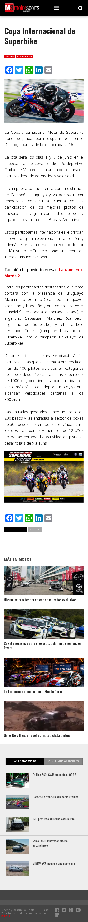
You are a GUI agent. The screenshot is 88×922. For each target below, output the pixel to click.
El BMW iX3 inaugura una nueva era (54, 863)
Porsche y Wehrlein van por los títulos (55, 797)
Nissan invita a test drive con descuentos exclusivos (40, 600)
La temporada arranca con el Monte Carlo (33, 691)
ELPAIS (5, 916)
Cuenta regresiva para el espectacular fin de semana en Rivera (43, 645)
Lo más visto (27, 761)
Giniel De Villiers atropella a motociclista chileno (37, 735)
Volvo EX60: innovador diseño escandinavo (50, 843)
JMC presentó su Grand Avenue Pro (54, 819)
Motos (34, 529)
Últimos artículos (65, 761)
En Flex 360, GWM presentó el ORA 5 (55, 775)
